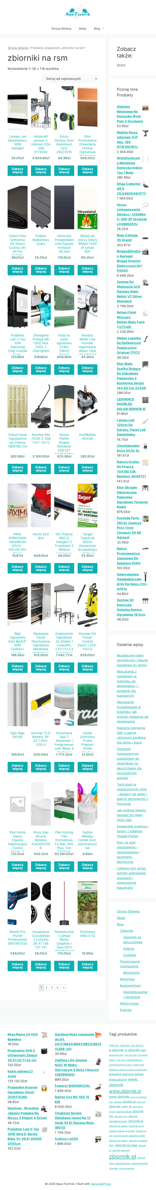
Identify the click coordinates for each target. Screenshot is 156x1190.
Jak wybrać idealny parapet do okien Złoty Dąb (131, 815)
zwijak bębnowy (127, 1168)
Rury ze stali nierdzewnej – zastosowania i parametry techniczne (128, 852)
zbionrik (118, 1102)
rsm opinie (143, 1055)
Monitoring (131, 973)
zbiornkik (113, 1168)
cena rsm (125, 1045)
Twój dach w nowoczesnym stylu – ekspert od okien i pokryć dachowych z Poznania (132, 794)
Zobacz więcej (17, 170)
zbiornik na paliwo (118, 1140)
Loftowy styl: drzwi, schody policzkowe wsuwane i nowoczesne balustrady (132, 878)
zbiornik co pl (120, 1116)
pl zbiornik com (135, 1050)
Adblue (128, 949)
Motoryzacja (129, 1003)
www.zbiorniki (119, 1097)
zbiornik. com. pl (120, 1106)
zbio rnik (141, 1102)
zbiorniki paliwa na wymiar (122, 1131)
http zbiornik (137, 1045)
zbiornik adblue (123, 1111)
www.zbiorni (118, 1079)
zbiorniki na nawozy (118, 1126)
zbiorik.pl (129, 1101)
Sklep (82, 28)
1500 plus (114, 1045)
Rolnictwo (127, 979)
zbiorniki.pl (135, 1121)
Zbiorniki (126, 931)
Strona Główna (61, 28)
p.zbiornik (116, 1050)
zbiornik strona (123, 1163)
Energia (125, 1010)
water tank (139, 1064)
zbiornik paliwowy (121, 1150)
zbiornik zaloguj (140, 1163)
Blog (97, 28)
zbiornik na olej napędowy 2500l (129, 1135)
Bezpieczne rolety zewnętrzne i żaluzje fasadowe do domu (132, 660)
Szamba (129, 955)
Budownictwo (130, 986)
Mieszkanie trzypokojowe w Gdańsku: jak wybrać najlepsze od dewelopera (132, 711)
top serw (121, 1060)
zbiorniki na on (136, 1126)
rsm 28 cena (131, 1055)
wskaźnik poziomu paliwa (126, 1074)
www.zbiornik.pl (125, 1091)
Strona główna (18, 48)
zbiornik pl (122, 1156)
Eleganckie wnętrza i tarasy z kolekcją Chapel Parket (132, 831)
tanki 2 (112, 1060)
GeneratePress (101, 1184)
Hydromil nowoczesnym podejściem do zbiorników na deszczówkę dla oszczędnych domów (129, 763)
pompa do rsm (116, 1055)
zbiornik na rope (126, 1145)
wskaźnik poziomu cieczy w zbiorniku (128, 1069)
